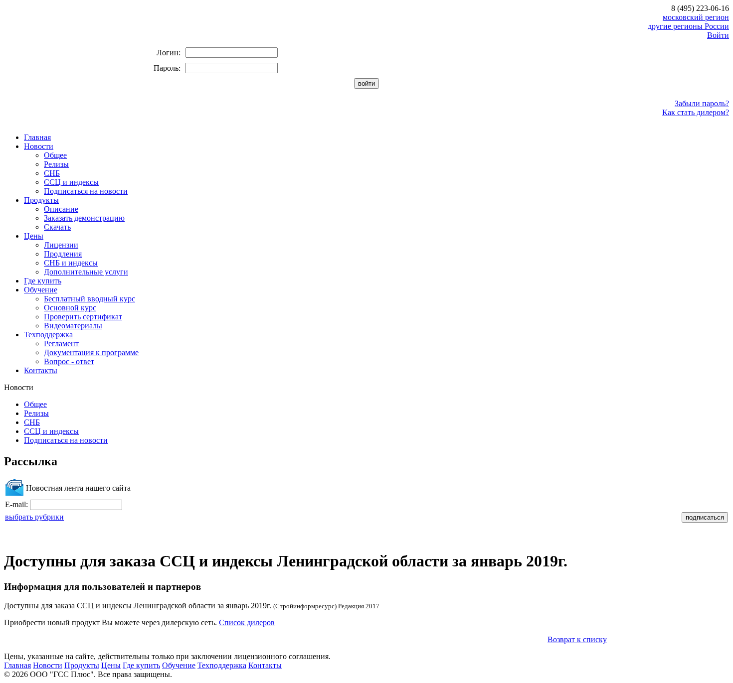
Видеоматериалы (73, 325)
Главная (37, 137)
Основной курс (70, 307)
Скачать (57, 227)
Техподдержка (48, 334)
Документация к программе (91, 352)
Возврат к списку (577, 639)
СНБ (52, 173)
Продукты (41, 200)
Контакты (40, 370)
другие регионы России (688, 26)
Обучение (40, 289)
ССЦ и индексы (71, 182)
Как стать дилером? (695, 112)
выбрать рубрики (34, 517)
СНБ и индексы (71, 263)
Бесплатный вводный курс (89, 298)
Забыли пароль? (702, 103)
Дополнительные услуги (86, 272)
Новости (38, 146)
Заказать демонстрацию (84, 218)
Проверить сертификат (83, 316)
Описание (61, 209)
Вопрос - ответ (69, 361)
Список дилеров (247, 622)
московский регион (696, 17)
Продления (63, 254)
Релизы (56, 164)
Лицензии (61, 245)
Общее (55, 155)
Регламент (61, 343)
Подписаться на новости (86, 191)
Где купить (42, 280)
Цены (33, 236)
